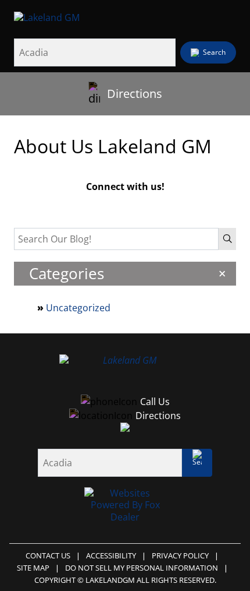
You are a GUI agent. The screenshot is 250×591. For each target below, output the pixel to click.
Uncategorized (78, 307)
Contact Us (48, 555)
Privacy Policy (180, 555)
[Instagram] (125, 205)
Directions (134, 93)
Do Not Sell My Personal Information (141, 567)
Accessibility (111, 555)
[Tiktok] (149, 205)
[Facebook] (100, 205)
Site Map (33, 567)
